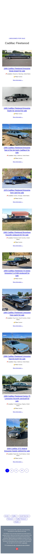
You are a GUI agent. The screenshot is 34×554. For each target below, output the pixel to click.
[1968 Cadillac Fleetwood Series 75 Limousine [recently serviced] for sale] (17, 393)
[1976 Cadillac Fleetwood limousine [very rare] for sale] (17, 187)
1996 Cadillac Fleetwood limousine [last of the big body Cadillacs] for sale (17, 150)
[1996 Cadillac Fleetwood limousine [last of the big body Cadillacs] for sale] (17, 145)
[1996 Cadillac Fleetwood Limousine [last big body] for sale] (17, 354)
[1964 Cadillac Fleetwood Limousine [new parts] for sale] (17, 310)
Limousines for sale (17, 38)
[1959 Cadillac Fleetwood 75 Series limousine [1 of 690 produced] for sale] (17, 268)
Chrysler (16, 522)
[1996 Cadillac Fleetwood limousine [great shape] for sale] (17, 66)
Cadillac (14, 516)
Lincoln (6, 516)
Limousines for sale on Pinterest (23, 545)
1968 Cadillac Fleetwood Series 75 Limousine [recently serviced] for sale (17, 398)
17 (22, 470)
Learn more (24, 542)
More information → (18, 80)
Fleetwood (10, 519)
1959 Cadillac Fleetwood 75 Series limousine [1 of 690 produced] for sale (17, 273)
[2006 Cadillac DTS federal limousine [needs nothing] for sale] (17, 446)
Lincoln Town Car (24, 516)
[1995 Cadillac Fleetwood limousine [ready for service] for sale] (17, 106)
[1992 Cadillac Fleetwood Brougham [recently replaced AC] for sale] (17, 230)
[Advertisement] (17, 17)
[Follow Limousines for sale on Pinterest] (17, 549)
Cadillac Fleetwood (21, 519)
